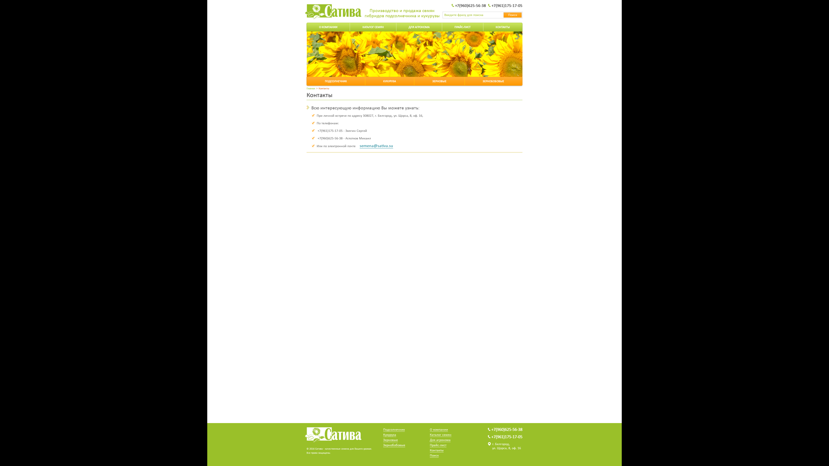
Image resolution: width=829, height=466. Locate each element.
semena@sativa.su (376, 146)
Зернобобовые (493, 81)
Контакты (503, 27)
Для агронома (419, 27)
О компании (328, 27)
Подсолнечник (336, 81)
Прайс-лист (462, 27)
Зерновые (439, 81)
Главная (311, 88)
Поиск (434, 455)
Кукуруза (389, 81)
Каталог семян (373, 27)
